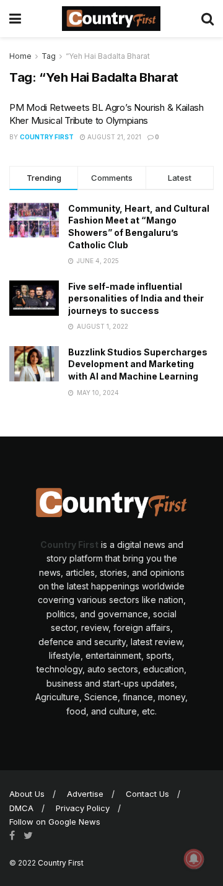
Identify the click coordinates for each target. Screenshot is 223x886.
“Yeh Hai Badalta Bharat (108, 56)
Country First (47, 137)
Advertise (85, 794)
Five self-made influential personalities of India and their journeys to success (136, 298)
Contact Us (147, 794)
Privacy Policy (83, 808)
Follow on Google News (54, 822)
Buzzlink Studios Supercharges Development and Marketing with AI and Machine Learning (138, 364)
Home (20, 56)
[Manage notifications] (194, 859)
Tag (49, 56)
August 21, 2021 (113, 137)
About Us (27, 794)
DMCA (21, 808)
